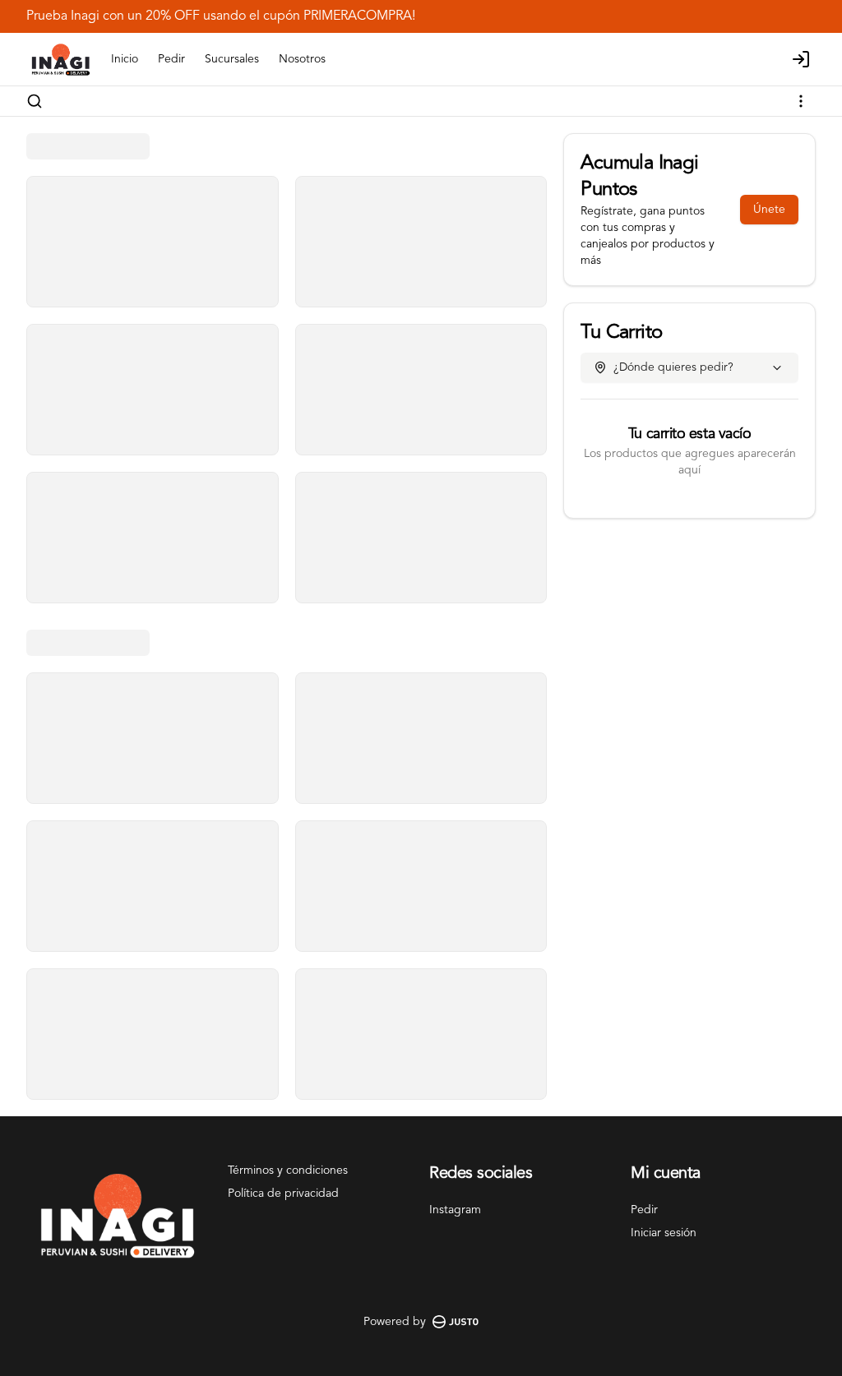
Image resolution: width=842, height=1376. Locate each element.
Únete (769, 209)
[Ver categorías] (801, 101)
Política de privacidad (283, 1193)
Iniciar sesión (663, 1233)
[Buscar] (34, 101)
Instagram (455, 1210)
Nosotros (302, 59)
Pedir (171, 59)
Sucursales (232, 59)
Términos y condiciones (288, 1170)
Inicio (124, 59)
